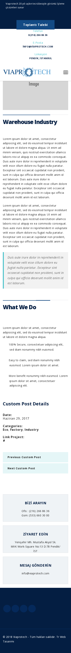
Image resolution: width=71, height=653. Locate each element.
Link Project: (13, 436)
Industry (32, 430)
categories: (13, 426)
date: (7, 414)
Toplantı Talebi (35, 25)
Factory (16, 430)
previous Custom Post (24, 457)
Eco (5, 430)
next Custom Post (21, 468)
